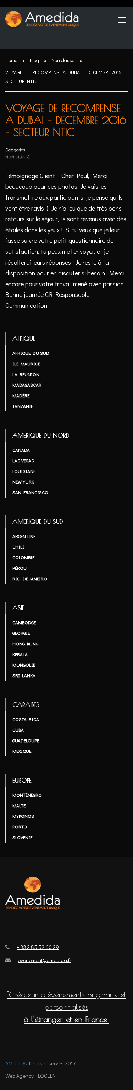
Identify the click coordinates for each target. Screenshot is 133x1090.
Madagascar (26, 385)
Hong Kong (25, 643)
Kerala (20, 654)
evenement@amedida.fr (44, 959)
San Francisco (30, 492)
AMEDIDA (16, 1063)
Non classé (17, 156)
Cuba (18, 730)
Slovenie (22, 837)
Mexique (21, 751)
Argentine (23, 536)
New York (23, 482)
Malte (19, 805)
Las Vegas (23, 460)
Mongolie (23, 665)
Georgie (21, 633)
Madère (20, 395)
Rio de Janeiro (29, 578)
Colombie (23, 557)
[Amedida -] (42, 21)
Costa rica (25, 719)
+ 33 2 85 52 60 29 (38, 946)
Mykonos (23, 816)
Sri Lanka (23, 675)
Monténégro (27, 795)
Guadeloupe (25, 740)
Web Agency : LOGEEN (30, 1075)
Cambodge (24, 622)
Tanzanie (22, 406)
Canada (21, 450)
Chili (18, 547)
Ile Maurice (26, 364)
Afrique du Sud (30, 353)
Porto (19, 827)
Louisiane (23, 471)
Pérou (19, 568)
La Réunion (25, 374)
